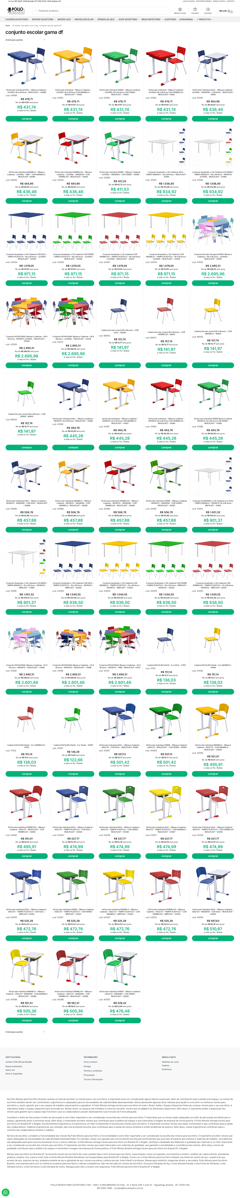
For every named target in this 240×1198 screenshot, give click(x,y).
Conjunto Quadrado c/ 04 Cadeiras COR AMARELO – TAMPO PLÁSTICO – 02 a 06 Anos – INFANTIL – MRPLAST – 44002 (119, 585)
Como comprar (90, 1062)
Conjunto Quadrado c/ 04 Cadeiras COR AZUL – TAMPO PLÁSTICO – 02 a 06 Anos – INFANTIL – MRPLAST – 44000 (73, 585)
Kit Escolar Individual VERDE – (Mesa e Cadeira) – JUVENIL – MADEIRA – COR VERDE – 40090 (119, 173)
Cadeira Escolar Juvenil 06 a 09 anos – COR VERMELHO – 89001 (166, 333)
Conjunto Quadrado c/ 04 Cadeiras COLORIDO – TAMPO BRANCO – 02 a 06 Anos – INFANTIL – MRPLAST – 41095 (26, 585)
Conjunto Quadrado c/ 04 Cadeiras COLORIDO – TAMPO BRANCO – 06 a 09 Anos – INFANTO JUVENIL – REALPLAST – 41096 (213, 174)
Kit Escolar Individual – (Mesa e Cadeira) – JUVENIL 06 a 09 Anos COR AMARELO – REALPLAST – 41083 (73, 92)
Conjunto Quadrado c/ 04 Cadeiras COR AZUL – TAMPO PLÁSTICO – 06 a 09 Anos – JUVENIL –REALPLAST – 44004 (26, 256)
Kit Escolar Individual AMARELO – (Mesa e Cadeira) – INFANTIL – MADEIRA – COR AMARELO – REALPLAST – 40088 (73, 503)
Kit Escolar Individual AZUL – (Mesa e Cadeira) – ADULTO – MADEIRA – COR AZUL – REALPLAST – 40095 (213, 911)
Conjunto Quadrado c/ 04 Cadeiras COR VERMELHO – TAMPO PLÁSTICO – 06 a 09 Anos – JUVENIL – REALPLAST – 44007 (119, 256)
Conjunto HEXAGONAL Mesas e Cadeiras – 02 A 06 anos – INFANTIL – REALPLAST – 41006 (26, 666)
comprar (27, 118)
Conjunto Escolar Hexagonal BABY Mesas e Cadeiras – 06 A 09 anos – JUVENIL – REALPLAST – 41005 (213, 256)
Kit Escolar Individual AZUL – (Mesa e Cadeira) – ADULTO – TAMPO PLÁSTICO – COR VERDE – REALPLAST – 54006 (119, 829)
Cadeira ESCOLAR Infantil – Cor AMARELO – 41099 (213, 666)
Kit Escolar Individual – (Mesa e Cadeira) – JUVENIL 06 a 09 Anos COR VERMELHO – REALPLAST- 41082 (166, 92)
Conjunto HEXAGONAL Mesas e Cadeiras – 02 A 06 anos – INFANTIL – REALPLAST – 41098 (73, 666)
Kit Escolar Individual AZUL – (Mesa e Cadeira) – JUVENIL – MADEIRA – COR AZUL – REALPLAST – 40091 (213, 92)
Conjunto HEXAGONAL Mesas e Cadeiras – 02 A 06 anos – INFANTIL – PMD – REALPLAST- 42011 (120, 666)
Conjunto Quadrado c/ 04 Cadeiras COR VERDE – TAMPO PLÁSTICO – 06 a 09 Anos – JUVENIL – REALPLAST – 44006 (73, 256)
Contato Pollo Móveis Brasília (18, 1062)
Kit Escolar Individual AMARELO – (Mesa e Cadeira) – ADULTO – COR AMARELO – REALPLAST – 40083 (213, 747)
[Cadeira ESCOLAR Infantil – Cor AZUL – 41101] (166, 641)
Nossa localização (13, 1066)
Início (7, 26)
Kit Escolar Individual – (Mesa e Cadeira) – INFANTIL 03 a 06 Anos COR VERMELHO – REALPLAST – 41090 (166, 421)
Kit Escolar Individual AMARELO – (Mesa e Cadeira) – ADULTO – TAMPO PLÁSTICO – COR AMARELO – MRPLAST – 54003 (120, 911)
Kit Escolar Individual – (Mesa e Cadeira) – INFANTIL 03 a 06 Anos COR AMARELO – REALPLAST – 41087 (120, 421)
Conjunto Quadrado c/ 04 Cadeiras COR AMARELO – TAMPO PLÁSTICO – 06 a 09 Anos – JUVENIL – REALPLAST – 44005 (166, 256)
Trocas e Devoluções (93, 1079)
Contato (195, 13)
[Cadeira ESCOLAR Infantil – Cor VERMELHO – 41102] (27, 721)
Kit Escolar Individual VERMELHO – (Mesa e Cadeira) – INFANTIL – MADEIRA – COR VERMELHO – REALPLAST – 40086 (119, 503)
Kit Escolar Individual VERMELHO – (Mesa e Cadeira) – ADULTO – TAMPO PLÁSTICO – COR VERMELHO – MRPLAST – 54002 (166, 911)
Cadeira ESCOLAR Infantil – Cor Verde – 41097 (73, 745)
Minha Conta (180, 13)
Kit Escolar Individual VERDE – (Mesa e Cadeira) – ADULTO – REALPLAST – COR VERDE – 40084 (166, 746)
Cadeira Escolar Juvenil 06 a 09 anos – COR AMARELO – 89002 (213, 332)
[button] (226, 11)
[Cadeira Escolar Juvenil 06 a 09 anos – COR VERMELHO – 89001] (166, 310)
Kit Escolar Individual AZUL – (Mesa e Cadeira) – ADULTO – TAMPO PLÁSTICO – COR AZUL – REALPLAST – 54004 (73, 829)
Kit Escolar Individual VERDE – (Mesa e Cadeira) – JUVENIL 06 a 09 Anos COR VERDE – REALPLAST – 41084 (119, 92)
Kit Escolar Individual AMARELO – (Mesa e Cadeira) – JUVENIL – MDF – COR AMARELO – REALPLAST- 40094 (26, 174)
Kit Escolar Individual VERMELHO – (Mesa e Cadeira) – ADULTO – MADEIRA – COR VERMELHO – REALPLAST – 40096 (73, 993)
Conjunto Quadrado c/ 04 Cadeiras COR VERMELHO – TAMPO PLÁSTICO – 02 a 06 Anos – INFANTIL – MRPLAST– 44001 (213, 585)
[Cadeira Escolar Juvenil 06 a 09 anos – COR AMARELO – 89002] (213, 309)
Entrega (87, 1066)
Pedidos (165, 1065)
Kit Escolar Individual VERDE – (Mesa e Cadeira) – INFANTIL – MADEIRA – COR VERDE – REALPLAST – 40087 (166, 503)
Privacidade (89, 1075)
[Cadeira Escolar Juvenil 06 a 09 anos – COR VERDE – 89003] (27, 392)
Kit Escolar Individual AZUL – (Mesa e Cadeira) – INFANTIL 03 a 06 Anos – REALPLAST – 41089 (73, 420)
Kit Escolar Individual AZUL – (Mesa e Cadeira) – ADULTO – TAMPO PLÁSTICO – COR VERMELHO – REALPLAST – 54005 (213, 829)
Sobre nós (10, 1070)
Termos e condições (93, 1070)
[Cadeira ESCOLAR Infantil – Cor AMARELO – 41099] (213, 641)
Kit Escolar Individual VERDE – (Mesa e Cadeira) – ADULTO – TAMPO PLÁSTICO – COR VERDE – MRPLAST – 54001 (73, 911)
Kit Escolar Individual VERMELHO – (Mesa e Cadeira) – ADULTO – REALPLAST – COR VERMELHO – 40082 (26, 829)
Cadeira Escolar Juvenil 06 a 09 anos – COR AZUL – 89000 (120, 331)
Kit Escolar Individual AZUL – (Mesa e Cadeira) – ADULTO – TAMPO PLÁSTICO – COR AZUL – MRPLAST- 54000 (26, 911)
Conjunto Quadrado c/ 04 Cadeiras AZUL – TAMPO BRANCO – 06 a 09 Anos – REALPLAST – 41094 (166, 174)
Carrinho (208, 13)
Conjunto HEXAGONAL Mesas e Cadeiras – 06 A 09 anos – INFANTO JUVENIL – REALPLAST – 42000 (26, 338)
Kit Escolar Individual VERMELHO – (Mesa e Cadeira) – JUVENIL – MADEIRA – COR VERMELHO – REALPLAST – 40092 (73, 174)
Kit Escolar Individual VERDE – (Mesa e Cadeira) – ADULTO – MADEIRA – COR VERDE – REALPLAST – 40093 (119, 993)
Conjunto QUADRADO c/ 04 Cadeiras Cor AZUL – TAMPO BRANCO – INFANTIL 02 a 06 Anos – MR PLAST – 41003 (213, 503)
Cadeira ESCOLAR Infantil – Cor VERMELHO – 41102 (26, 746)
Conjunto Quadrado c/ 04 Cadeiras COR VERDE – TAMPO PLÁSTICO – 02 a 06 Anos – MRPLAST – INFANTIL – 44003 (166, 585)
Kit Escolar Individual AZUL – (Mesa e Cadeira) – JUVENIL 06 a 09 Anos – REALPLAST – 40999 (26, 91)
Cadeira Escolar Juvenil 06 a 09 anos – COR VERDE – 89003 (26, 415)
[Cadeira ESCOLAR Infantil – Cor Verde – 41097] (73, 721)
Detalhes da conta (170, 1062)
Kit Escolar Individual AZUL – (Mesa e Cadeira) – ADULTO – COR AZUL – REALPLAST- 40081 (119, 746)
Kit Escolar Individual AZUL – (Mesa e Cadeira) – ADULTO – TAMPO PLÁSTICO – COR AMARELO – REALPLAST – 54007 (166, 829)
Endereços (167, 1069)
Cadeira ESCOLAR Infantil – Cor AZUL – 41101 (166, 665)
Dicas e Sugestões (13, 1073)
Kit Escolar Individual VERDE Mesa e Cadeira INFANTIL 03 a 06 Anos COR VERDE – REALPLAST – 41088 (213, 421)
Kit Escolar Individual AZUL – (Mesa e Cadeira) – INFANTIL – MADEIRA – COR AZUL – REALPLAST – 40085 (26, 503)
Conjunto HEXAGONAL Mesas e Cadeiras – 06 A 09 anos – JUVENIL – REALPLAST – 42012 (73, 337)
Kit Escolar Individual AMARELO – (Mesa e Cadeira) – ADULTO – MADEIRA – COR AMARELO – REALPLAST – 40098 (26, 993)
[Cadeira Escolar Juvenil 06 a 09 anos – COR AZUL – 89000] (120, 309)
